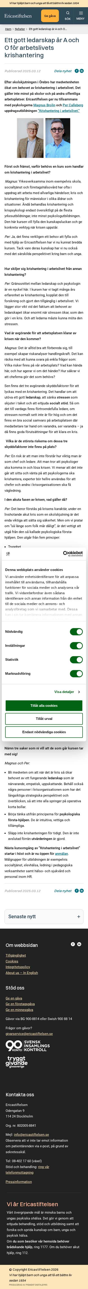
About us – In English (22, 973)
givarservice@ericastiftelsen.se (29, 1034)
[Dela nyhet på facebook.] (76, 71)
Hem (8, 29)
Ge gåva (50, 16)
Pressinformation (19, 1182)
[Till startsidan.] (18, 15)
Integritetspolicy (18, 967)
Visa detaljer (64, 692)
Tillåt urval (44, 719)
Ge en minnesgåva (19, 1010)
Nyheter (20, 29)
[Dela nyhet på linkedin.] (81, 71)
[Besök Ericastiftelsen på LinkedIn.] (79, 945)
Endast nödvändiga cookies (44, 732)
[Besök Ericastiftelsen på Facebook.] (73, 945)
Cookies (12, 961)
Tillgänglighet (16, 955)
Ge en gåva (14, 998)
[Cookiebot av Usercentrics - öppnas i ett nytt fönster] (63, 554)
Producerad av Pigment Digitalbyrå (28, 1285)
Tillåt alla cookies (44, 705)
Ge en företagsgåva (20, 1004)
